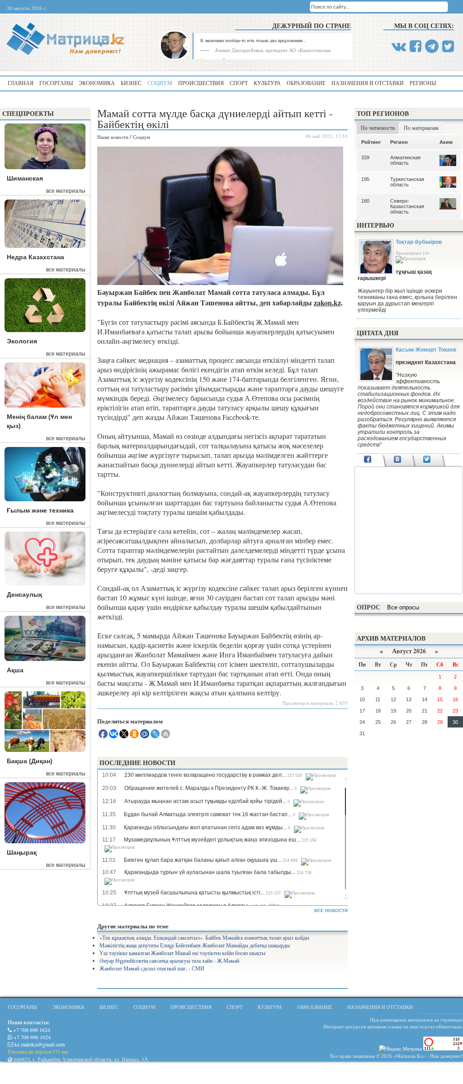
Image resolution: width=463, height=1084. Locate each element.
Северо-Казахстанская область (407, 206)
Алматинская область (405, 160)
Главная (20, 82)
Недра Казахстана (35, 257)
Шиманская (25, 178)
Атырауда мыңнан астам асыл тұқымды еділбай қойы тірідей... (205, 801)
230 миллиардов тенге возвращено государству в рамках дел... (205, 775)
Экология (22, 341)
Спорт (239, 82)
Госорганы (56, 82)
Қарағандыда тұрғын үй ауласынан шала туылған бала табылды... (209, 872)
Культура (267, 82)
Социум (159, 82)
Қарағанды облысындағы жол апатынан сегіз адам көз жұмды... (205, 827)
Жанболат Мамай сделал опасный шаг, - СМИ (151, 968)
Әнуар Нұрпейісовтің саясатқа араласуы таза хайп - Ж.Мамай (169, 960)
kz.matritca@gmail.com (39, 1044)
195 (365, 179)
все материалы (65, 191)
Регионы (423, 82)
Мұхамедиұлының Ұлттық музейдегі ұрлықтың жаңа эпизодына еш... (212, 840)
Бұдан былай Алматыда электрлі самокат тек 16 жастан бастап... (208, 814)
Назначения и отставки (367, 82)
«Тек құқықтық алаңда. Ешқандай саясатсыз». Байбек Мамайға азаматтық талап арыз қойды (204, 937)
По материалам (421, 127)
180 (365, 201)
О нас (62, 1051)
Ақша (15, 670)
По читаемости (378, 127)
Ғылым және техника (40, 510)
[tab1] (367, 460)
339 (365, 157)
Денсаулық (24, 594)
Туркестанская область (407, 181)
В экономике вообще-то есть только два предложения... (253, 40)
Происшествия (201, 82)
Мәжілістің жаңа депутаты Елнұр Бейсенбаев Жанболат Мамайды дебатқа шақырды (194, 945)
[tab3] (427, 460)
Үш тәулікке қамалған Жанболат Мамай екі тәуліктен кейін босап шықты (182, 952)
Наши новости (112, 136)
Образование (306, 82)
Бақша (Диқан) (29, 761)
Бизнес (131, 82)
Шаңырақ (22, 852)
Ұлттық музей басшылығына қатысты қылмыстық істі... (194, 892)
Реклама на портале (30, 1051)
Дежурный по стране (311, 25)
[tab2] (397, 460)
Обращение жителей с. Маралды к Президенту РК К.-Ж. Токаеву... (208, 788)
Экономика (97, 82)
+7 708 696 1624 (31, 1029)
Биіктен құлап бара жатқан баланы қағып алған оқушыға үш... (202, 860)
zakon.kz (327, 302)
